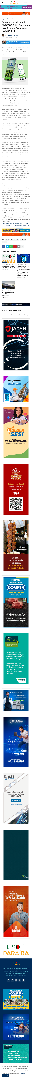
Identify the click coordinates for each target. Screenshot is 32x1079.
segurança (4, 242)
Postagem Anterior (8, 315)
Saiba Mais (22, 1073)
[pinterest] (23, 980)
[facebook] (8, 980)
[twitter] (12, 980)
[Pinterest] (15, 246)
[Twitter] (7, 246)
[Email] (18, 246)
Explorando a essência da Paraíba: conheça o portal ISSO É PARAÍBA (8, 266)
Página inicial (5, 19)
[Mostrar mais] (22, 246)
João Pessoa (23, 239)
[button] (2, 2)
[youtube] (16, 980)
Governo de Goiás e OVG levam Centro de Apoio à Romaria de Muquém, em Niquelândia (8, 294)
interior (12, 19)
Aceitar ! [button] (5, 1076)
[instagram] (19, 980)
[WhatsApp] (11, 246)
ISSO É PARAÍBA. (14, 239)
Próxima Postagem (24, 315)
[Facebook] (3, 246)
